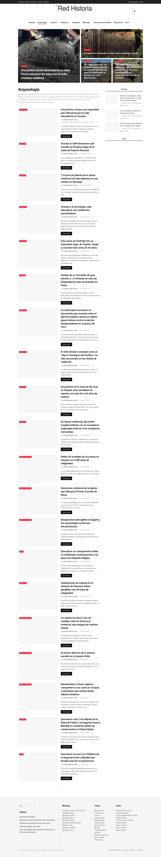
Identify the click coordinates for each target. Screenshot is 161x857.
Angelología (99, 840)
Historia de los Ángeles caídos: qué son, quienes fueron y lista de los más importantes (130, 98)
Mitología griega (68, 813)
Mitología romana (68, 820)
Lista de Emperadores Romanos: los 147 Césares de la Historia (131, 124)
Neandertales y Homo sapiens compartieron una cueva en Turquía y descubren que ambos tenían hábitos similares (80, 689)
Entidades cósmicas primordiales (73, 810)
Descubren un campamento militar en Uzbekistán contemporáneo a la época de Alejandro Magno (79, 554)
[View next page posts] (61, 787)
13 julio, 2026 (84, 530)
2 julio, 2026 (84, 733)
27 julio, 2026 (84, 365)
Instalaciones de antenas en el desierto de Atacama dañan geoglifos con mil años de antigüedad (77, 588)
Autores (40, 2)
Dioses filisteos (121, 830)
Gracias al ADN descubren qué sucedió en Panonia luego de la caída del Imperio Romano (77, 147)
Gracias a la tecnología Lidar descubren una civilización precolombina (76, 210)
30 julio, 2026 (84, 217)
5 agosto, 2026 (85, 153)
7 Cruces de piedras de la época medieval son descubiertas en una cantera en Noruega (79, 178)
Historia (54, 22)
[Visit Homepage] (74, 11)
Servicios (46, 2)
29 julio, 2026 (84, 251)
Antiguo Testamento (101, 835)
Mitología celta (67, 825)
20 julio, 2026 (84, 435)
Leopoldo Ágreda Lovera (30, 82)
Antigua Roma (99, 823)
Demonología (99, 837)
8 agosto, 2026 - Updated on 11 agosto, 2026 (77, 122)
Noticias (32, 22)
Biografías (76, 22)
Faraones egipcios (122, 813)
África (22, 275)
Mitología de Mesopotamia (71, 823)
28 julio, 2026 (84, 330)
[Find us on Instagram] (142, 11)
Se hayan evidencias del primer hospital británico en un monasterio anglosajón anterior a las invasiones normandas (80, 426)
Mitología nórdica (68, 815)
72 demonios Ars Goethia (125, 820)
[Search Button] (142, 22)
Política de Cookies (24, 2)
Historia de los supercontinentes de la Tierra (35, 823)
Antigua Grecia (100, 818)
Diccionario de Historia (102, 22)
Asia (21, 551)
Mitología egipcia (68, 818)
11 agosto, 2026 (90, 57)
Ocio (127, 22)
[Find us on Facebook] (130, 11)
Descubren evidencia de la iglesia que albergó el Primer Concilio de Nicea (79, 491)
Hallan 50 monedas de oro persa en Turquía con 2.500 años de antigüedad (80, 460)
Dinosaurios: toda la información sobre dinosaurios (37, 820)
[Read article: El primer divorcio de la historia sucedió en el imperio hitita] (38, 665)
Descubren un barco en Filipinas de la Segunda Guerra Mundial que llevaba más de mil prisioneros (80, 757)
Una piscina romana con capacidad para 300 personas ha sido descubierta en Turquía (80, 113)
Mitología (86, 22)
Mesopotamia (99, 810)
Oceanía (23, 241)
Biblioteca (64, 22)
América (23, 207)
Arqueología (42, 22)
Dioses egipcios (121, 823)
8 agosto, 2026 (121, 82)
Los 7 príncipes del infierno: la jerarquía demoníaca (130, 112)
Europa (24, 66)
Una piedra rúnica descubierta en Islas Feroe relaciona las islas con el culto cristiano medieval (45, 74)
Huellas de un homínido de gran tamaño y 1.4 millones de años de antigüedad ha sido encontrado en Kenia (79, 280)
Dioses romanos (121, 825)
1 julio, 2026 (84, 764)
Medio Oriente (25, 457)
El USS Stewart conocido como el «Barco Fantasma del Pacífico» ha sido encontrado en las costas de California (79, 356)
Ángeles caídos (121, 818)
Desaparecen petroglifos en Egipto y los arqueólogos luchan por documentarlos (80, 523)
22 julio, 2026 (84, 400)
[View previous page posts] (57, 787)
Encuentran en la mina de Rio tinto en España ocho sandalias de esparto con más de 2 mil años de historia (79, 391)
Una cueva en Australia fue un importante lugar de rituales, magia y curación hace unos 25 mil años (80, 244)
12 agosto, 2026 (45, 82)
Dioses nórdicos (121, 827)
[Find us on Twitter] (134, 11)
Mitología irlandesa (69, 827)
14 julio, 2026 (84, 467)
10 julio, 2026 (84, 596)
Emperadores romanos (124, 810)
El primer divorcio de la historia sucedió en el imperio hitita (78, 654)
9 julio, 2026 (84, 659)
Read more (67, 136)
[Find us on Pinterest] (138, 11)
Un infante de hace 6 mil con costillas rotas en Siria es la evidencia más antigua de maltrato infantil (79, 622)
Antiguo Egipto (100, 820)
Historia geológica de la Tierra (30, 826)
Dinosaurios (118, 22)
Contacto (33, 2)
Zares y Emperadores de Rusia (127, 815)
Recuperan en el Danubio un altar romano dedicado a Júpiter (111, 53)
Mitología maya (67, 830)
